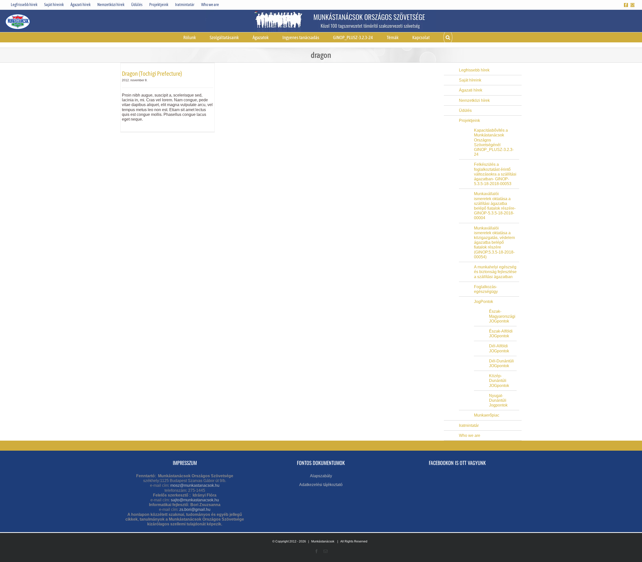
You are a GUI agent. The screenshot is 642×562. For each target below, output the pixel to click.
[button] (448, 37)
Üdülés (465, 110)
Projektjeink (469, 120)
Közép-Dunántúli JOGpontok (499, 380)
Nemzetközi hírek (474, 100)
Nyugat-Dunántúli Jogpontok (498, 400)
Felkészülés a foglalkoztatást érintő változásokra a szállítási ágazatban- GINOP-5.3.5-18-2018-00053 (495, 174)
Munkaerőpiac (486, 415)
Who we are (469, 435)
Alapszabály (321, 476)
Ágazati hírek (470, 90)
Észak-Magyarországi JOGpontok (502, 316)
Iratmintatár (469, 425)
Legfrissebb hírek (474, 70)
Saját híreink (470, 80)
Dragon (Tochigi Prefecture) (152, 73)
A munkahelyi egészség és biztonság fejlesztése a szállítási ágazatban (495, 272)
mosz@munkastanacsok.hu (194, 485)
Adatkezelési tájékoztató (321, 485)
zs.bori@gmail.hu (194, 509)
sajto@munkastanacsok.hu (195, 500)
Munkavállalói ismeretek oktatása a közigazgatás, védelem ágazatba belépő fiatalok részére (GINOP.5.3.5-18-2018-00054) (494, 242)
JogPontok (483, 301)
